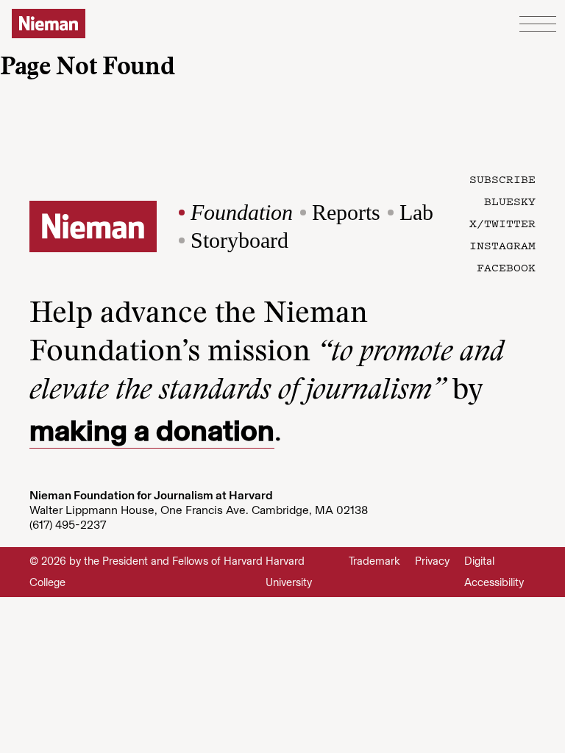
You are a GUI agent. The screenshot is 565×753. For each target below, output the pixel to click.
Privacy (432, 561)
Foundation (242, 212)
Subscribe (502, 179)
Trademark (374, 561)
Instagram (502, 245)
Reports (346, 212)
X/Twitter (502, 223)
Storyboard (239, 240)
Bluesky (510, 201)
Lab (416, 212)
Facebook (506, 267)
